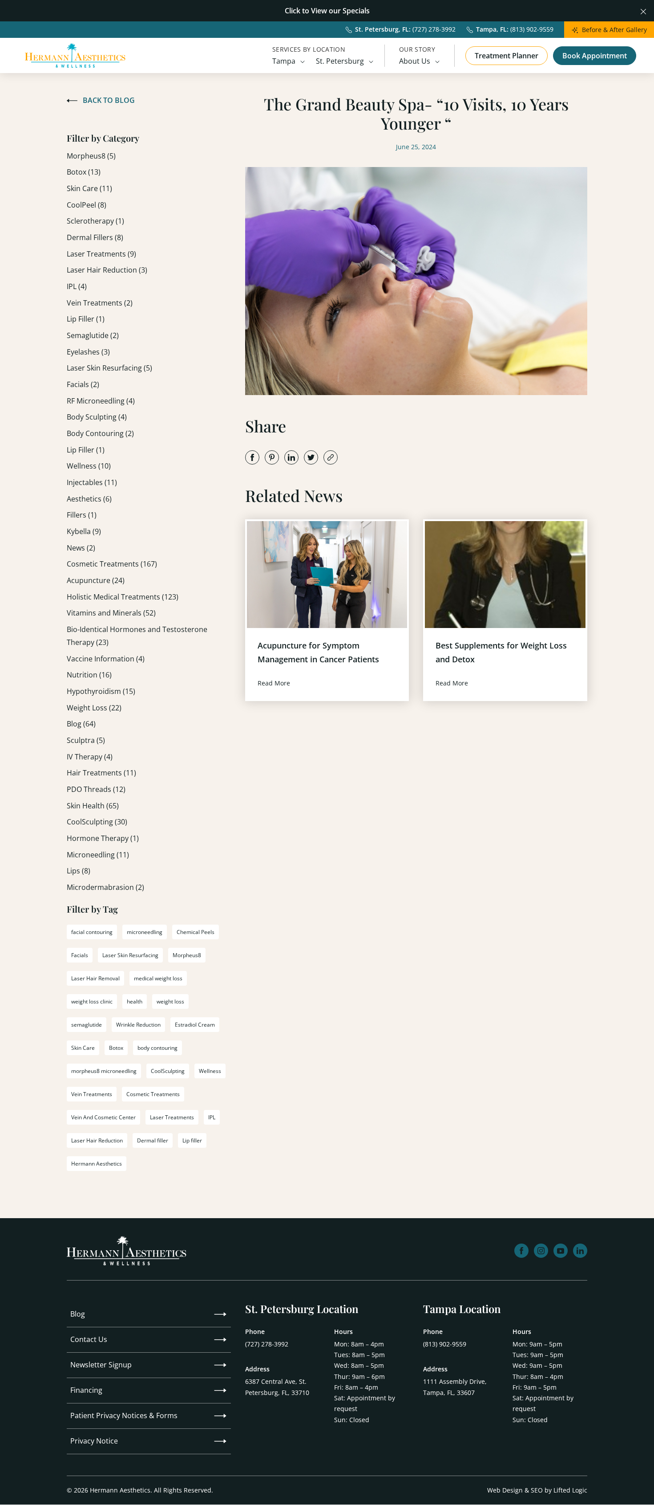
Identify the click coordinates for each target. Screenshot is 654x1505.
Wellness (210, 1071)
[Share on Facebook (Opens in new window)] (252, 457)
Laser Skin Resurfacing (130, 955)
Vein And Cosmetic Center (103, 1117)
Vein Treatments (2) (100, 303)
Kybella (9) (84, 531)
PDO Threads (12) (96, 789)
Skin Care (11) (89, 188)
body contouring (157, 1048)
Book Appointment (594, 56)
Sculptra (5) (86, 740)
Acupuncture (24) (96, 580)
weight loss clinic (92, 1001)
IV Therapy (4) (90, 757)
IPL (211, 1117)
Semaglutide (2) (93, 335)
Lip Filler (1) (86, 319)
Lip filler (192, 1140)
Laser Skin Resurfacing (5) (109, 368)
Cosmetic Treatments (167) (112, 564)
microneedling (144, 932)
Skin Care (83, 1048)
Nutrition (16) (89, 675)
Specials (356, 11)
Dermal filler (152, 1140)
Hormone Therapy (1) (103, 838)
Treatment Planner (506, 56)
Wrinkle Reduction (138, 1024)
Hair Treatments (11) (101, 773)
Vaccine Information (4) (106, 659)
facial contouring (92, 932)
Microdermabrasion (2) (105, 887)
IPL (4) (77, 286)
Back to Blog (109, 100)
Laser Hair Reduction (97, 1140)
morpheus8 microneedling (104, 1071)
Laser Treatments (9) (101, 254)
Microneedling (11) (98, 855)
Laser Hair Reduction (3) (107, 270)
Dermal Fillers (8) (95, 237)
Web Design (505, 1490)
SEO (537, 1490)
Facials (79, 955)
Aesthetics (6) (89, 499)
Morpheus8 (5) (91, 156)
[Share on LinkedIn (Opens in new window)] (291, 457)
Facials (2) (83, 384)
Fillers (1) (82, 515)
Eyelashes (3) (88, 352)
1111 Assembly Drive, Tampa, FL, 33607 (455, 1386)
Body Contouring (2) (100, 433)
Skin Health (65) (93, 806)
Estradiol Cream (195, 1024)
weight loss (170, 1001)
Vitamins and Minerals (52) (111, 613)
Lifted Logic (570, 1490)
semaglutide (86, 1024)
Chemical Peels (195, 932)
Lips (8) (78, 871)
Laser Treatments (172, 1117)
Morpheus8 (187, 955)
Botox (116, 1048)
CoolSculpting (168, 1071)
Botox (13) (84, 172)
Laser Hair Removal (95, 978)
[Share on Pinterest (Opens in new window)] (272, 457)
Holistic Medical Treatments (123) (122, 597)
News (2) (81, 548)
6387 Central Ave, (277, 1386)
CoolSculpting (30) (97, 822)
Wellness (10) (89, 466)
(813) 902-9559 (444, 1344)
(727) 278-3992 (266, 1344)
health (134, 1001)
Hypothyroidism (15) (101, 691)
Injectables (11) (92, 482)
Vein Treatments (91, 1094)
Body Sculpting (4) (97, 417)
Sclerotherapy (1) (95, 221)
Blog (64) (81, 724)
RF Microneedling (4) (101, 401)
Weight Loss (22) (94, 708)
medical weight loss (158, 978)
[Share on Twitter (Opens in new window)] (311, 457)
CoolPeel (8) (86, 205)
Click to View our (313, 11)
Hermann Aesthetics (96, 1163)
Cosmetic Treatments (153, 1094)
